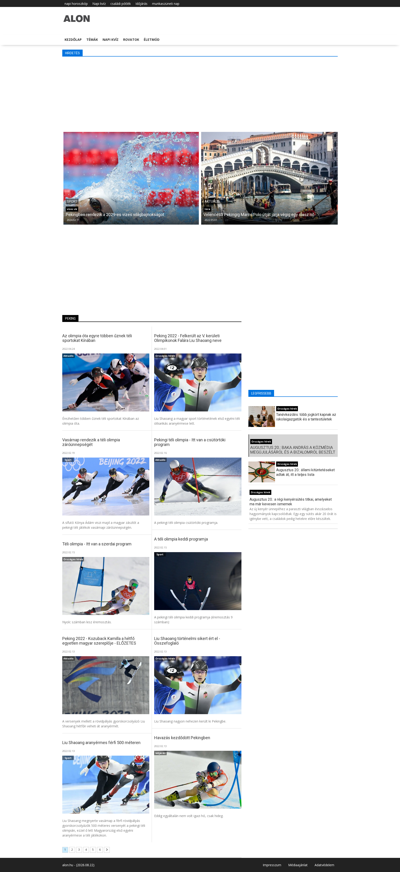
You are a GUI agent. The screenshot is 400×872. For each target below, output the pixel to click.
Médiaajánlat (298, 865)
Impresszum (272, 865)
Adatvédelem (324, 865)
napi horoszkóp (76, 3)
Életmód (151, 39)
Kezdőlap (73, 39)
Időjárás (141, 3)
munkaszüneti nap (165, 3)
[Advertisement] (201, 93)
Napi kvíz (99, 3)
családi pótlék (120, 3)
